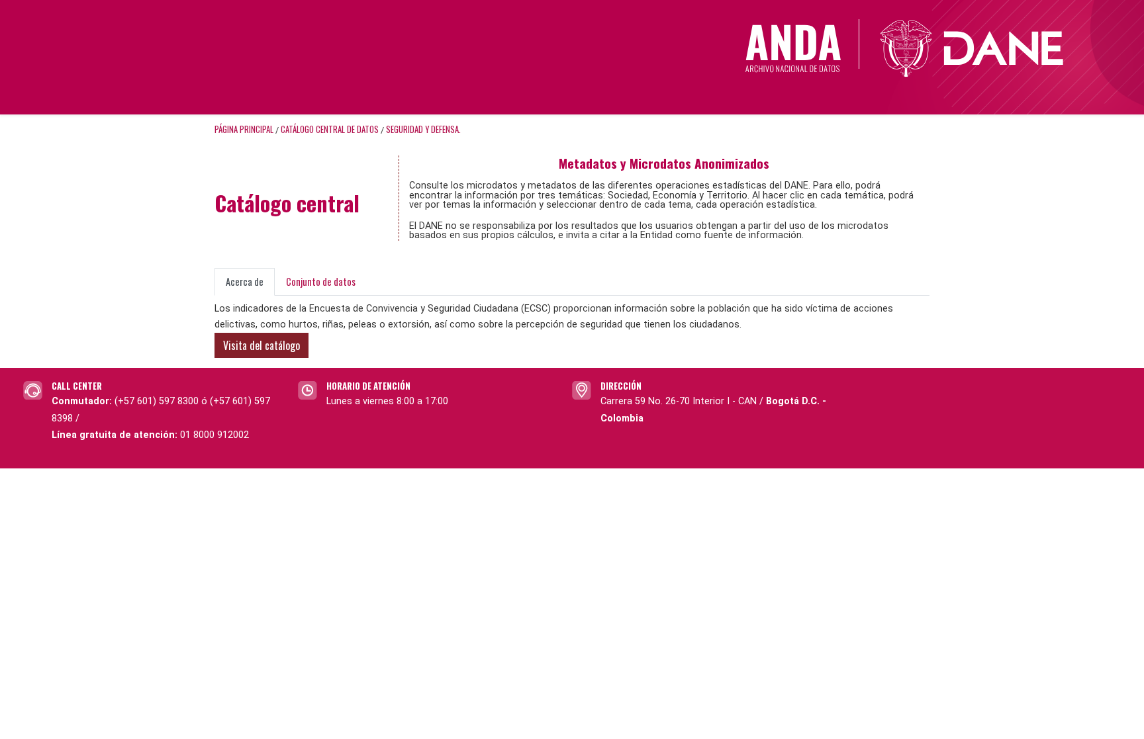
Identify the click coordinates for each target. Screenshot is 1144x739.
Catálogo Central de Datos (330, 129)
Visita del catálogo (261, 345)
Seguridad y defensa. (423, 129)
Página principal (244, 129)
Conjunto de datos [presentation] (321, 281)
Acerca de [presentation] (244, 281)
